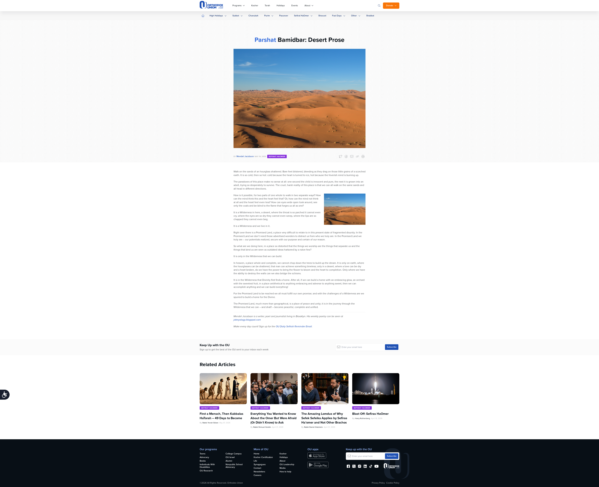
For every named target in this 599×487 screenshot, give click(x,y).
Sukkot (235, 15)
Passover (283, 15)
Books (203, 461)
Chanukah (253, 15)
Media (282, 468)
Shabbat (370, 15)
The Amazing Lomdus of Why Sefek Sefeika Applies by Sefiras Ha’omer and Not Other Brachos (324, 418)
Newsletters (259, 471)
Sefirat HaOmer (301, 15)
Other (354, 15)
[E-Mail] (351, 156)
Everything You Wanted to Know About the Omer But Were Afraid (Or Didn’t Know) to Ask (274, 418)
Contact (257, 468)
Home (256, 453)
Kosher (254, 5)
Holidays (281, 5)
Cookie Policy (392, 483)
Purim (267, 15)
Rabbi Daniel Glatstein (313, 427)
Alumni (229, 461)
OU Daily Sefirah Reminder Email (294, 326)
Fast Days (337, 15)
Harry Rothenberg (362, 418)
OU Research (206, 470)
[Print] (362, 156)
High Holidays (216, 15)
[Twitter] (340, 156)
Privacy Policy (378, 483)
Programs (237, 5)
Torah (267, 5)
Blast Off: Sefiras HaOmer (370, 414)
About (307, 5)
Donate (389, 5)
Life (255, 461)
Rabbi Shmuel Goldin (262, 427)
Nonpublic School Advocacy (234, 466)
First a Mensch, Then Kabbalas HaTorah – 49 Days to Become (221, 416)
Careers (257, 475)
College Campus (234, 453)
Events (294, 5)
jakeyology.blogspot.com (247, 319)
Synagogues (260, 464)
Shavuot (322, 15)
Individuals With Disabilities (207, 466)
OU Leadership (287, 464)
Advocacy (204, 457)
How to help (285, 471)
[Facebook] (346, 156)
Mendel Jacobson (245, 156)
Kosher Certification (263, 457)
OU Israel (230, 457)
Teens (202, 453)
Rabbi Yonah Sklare (210, 422)
